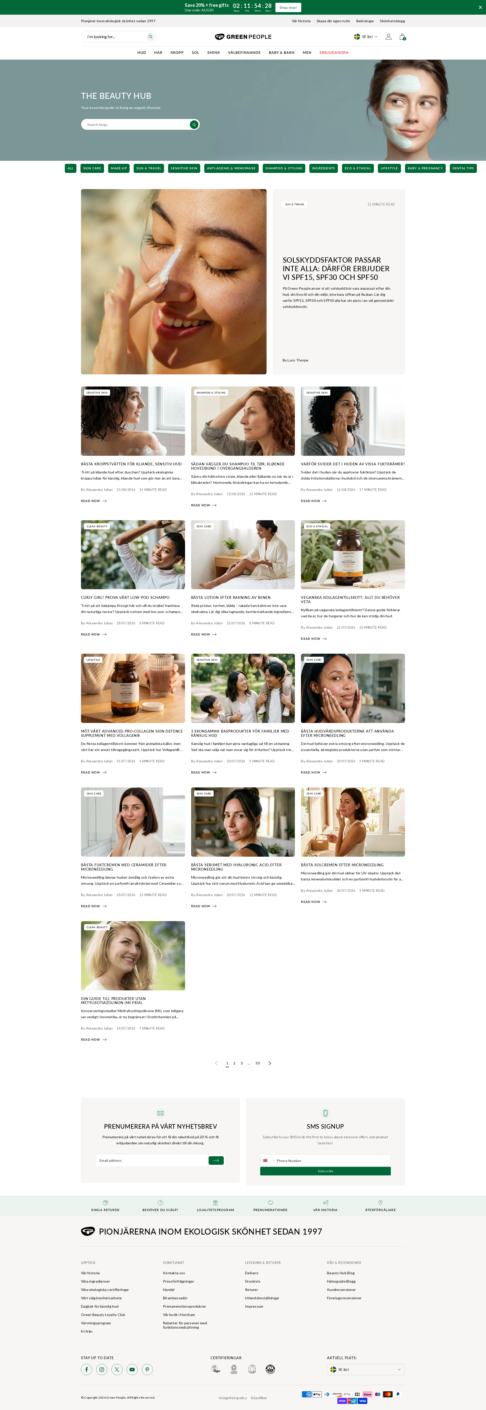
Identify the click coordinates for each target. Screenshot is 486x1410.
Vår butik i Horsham (179, 1314)
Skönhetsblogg (392, 21)
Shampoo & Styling (284, 168)
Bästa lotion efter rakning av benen (231, 597)
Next (270, 1063)
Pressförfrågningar (178, 1281)
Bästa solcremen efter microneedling (342, 864)
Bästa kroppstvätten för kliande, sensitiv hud (131, 463)
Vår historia (301, 21)
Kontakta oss (174, 1273)
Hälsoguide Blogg (341, 1281)
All (71, 168)
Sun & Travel (148, 168)
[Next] (421, 169)
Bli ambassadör (175, 1298)
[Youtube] (132, 1370)
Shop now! (288, 7)
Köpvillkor (259, 1398)
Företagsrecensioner (344, 1298)
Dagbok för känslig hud (99, 1306)
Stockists (253, 1281)
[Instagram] (101, 1370)
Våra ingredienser (95, 1281)
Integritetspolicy (233, 1398)
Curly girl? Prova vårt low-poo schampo (125, 597)
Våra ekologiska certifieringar (105, 1289)
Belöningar (365, 21)
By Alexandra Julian (97, 489)
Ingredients (323, 168)
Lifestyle (389, 168)
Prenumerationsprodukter (184, 1306)
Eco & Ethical (358, 168)
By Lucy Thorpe (296, 360)
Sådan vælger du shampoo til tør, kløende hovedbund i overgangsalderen (238, 466)
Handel (169, 1289)
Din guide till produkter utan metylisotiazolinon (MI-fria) (113, 1000)
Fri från (86, 1331)
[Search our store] (194, 124)
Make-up (119, 168)
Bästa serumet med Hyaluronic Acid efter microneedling (236, 867)
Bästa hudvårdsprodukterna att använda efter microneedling (347, 733)
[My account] (389, 37)
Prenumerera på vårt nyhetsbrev (160, 1126)
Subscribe (325, 1171)
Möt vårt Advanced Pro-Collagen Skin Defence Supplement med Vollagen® (132, 733)
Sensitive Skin (184, 168)
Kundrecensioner (341, 1289)
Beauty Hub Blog (341, 1273)
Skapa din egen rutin (333, 21)
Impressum (254, 1306)
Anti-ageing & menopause (231, 168)
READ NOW (90, 501)
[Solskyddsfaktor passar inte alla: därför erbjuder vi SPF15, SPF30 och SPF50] (174, 281)
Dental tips (463, 168)
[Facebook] (86, 1370)
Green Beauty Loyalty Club (103, 1314)
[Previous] (65, 169)
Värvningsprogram (96, 1323)
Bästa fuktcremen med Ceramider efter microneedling (123, 867)
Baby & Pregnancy (425, 168)
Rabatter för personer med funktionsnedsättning (185, 1325)
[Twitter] (117, 1370)
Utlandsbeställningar (262, 1298)
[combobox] (268, 1160)
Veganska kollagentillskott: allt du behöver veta (350, 599)
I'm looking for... (101, 36)
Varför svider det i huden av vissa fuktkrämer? (353, 463)
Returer (251, 1289)
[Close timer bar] (480, 7)
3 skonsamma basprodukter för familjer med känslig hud (240, 733)
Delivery (251, 1273)
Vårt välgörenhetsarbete (101, 1298)
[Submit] (216, 1160)
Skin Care (92, 168)
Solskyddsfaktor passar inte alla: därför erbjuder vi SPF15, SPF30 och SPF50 (336, 268)
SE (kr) (367, 36)
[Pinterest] (147, 1370)
